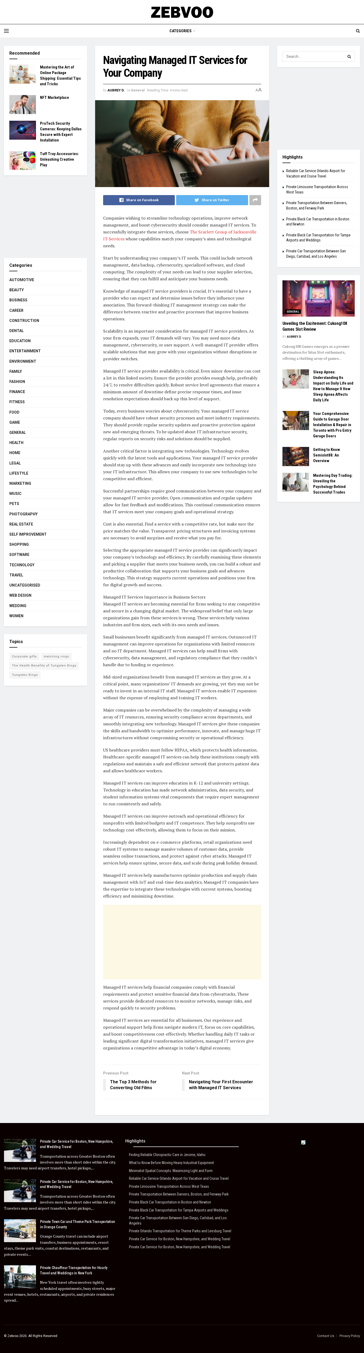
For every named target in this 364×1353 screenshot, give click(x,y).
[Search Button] (349, 56)
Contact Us (325, 1336)
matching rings (56, 656)
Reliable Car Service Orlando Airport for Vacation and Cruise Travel (179, 1178)
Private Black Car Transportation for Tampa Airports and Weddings (178, 1210)
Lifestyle (18, 473)
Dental (16, 331)
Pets (14, 504)
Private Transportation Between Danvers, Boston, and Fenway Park (179, 1194)
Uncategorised (24, 585)
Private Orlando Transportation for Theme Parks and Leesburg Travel (180, 1231)
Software (19, 554)
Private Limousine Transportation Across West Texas (169, 1186)
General (138, 90)
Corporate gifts (24, 656)
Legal (15, 463)
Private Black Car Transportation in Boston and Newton (170, 1202)
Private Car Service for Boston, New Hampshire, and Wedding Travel (179, 1239)
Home (14, 453)
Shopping (19, 544)
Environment (22, 361)
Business (18, 300)
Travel (16, 575)
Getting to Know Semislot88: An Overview (326, 455)
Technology (21, 565)
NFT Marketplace (54, 97)
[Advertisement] (182, 942)
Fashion (17, 381)
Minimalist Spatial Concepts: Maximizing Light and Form (171, 1171)
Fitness (17, 402)
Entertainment (25, 351)
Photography (23, 514)
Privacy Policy (349, 1336)
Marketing (20, 483)
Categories (180, 31)
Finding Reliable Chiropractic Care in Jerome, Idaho (167, 1155)
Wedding (17, 606)
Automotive (21, 280)
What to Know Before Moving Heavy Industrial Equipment (171, 1163)
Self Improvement (28, 534)
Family (15, 371)
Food (14, 412)
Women (16, 616)
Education (20, 341)
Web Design (20, 595)
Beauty (16, 290)
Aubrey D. (116, 90)
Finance (17, 392)
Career (16, 310)
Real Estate (21, 524)
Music (15, 493)
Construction (24, 320)
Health (16, 443)
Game (14, 422)
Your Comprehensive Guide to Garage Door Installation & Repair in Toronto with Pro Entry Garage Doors (332, 424)
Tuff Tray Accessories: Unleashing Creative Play (59, 159)
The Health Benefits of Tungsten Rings (44, 665)
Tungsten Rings (25, 675)
